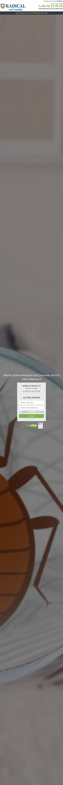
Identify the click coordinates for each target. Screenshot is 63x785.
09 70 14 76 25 (52, 6)
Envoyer (31, 416)
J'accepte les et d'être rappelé (32, 412)
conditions (31, 412)
